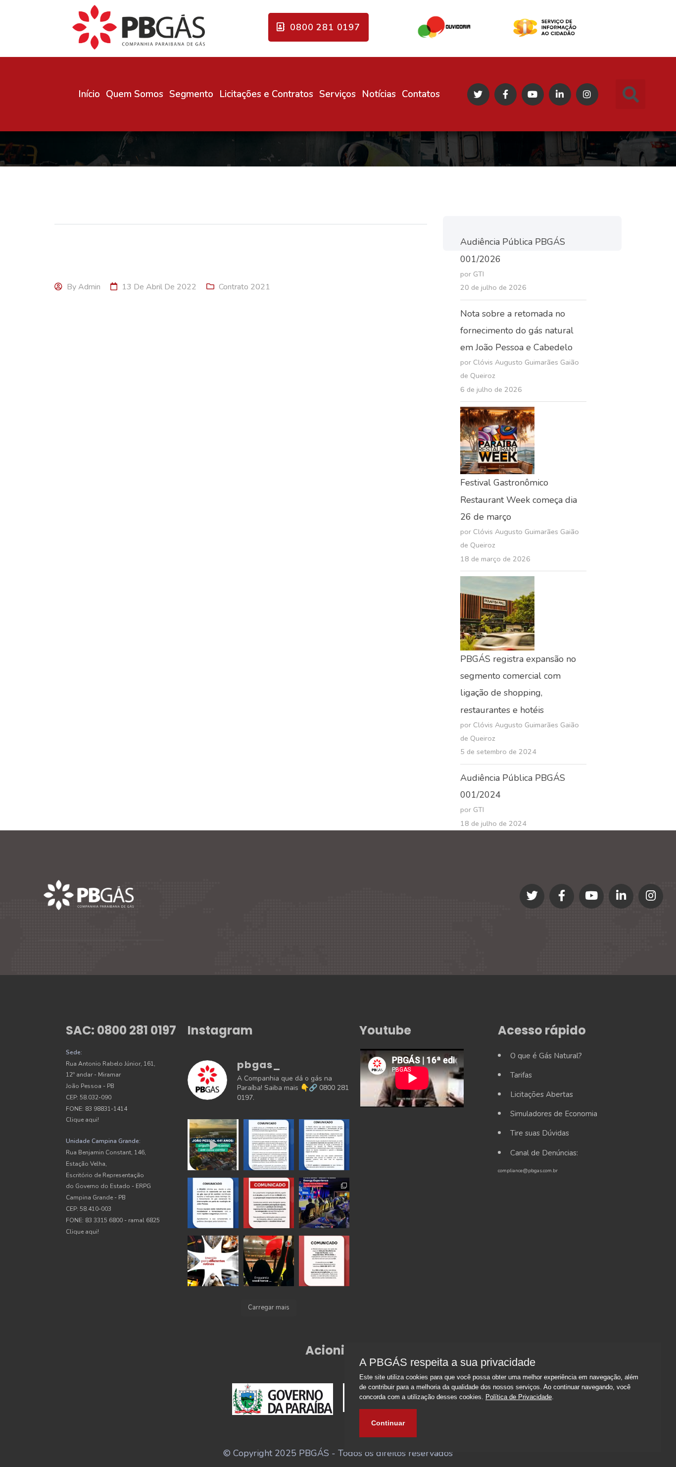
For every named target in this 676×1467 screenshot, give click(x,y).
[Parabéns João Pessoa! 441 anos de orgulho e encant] (213, 1144)
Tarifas (521, 1075)
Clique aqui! (82, 1120)
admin (89, 286)
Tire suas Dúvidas (539, 1133)
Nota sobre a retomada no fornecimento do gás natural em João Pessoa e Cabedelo (517, 330)
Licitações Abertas (541, 1094)
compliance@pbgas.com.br (528, 1170)
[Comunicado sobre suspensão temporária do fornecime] (213, 1203)
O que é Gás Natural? (546, 1056)
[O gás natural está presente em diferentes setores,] (213, 1261)
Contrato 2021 (244, 286)
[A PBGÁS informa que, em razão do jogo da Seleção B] (324, 1261)
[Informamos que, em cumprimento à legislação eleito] (268, 1203)
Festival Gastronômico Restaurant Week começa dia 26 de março (518, 499)
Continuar (388, 1423)
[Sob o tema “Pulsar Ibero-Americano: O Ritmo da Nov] (324, 1203)
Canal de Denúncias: (544, 1153)
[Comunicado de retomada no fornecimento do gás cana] (268, 1144)
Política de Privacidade (518, 1397)
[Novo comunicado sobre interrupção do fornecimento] (324, 1144)
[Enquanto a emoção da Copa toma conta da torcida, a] (268, 1261)
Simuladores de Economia (553, 1114)
